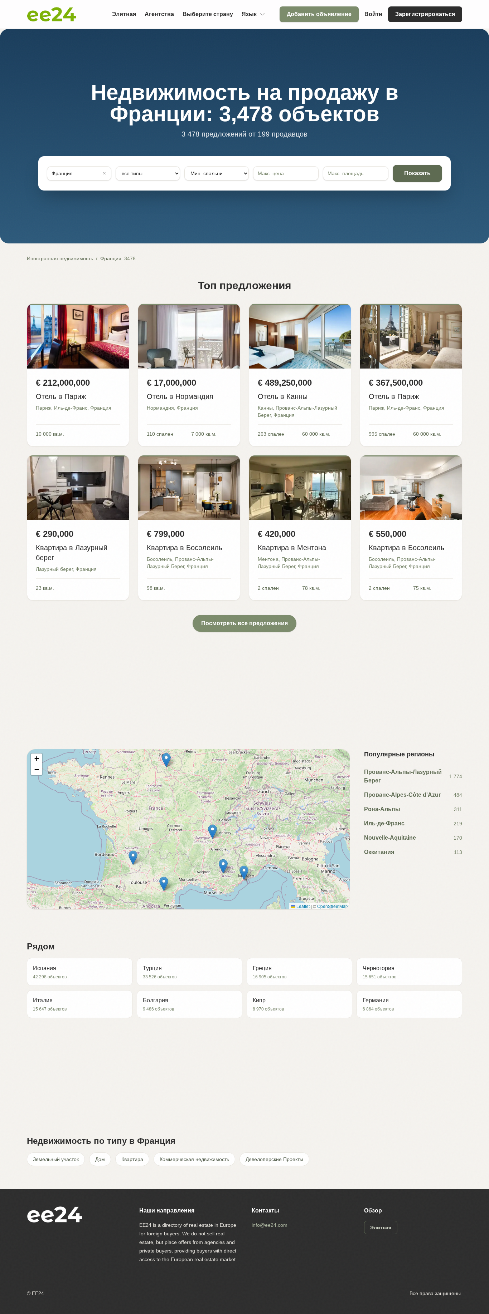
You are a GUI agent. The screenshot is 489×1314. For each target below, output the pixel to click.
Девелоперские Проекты (274, 1159)
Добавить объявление (319, 14)
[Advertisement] (241, 682)
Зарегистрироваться (425, 14)
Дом (100, 1159)
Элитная (124, 14)
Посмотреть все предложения (244, 623)
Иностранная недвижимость (60, 258)
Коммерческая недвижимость (194, 1159)
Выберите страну (208, 14)
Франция (110, 258)
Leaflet (302, 906)
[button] (223, 866)
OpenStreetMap (332, 906)
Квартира (132, 1159)
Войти (373, 14)
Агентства (159, 14)
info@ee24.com (269, 1225)
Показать (417, 173)
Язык (249, 14)
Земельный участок (56, 1159)
